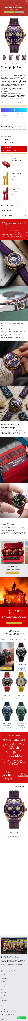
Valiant (3, 987)
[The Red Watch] (7, 681)
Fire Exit (3, 984)
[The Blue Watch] (7, 711)
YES (9, 12)
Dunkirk (3, 981)
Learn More (4, 115)
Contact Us (15, 150)
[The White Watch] (21, 681)
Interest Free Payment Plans (9, 205)
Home (2, 62)
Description (4, 118)
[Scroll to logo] (8, 775)
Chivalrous (4, 998)
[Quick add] (15, 661)
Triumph (3, 995)
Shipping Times (6, 210)
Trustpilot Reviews (7, 215)
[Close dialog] (27, 1)
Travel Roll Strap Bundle (7, 1014)
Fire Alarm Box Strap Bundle (8, 1012)
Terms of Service (9, 971)
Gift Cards (4, 1000)
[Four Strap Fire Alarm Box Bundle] (6, 164)
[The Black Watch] (21, 652)
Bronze (3, 989)
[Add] (13, 165)
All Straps (3, 1009)
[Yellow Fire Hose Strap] (6, 179)
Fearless (3, 992)
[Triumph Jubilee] (14, 810)
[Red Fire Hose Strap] (6, 193)
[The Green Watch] (21, 711)
